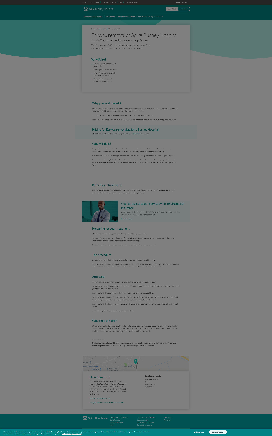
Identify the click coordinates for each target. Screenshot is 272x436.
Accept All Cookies (217, 432)
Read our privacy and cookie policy (72, 434)
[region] (136, 432)
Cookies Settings (199, 432)
